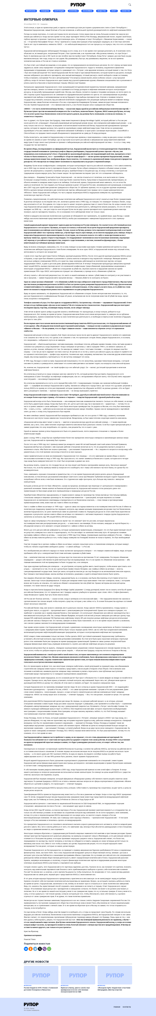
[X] (40, 949)
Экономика (87, 11)
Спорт (114, 11)
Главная (117, 1007)
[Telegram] (35, 949)
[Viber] (44, 949)
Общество (102, 11)
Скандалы (45, 11)
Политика (73, 11)
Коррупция (59, 11)
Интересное (31, 11)
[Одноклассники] (31, 949)
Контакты (127, 1007)
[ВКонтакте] (26, 949)
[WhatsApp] (49, 949)
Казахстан (126, 11)
